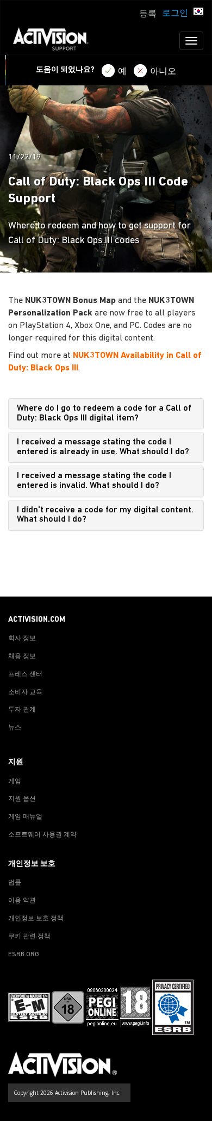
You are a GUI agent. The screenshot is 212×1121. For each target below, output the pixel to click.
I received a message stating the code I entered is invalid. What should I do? (94, 481)
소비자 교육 (25, 692)
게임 (14, 781)
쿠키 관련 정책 (29, 936)
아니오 (163, 71)
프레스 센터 (25, 674)
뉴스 (14, 727)
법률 (14, 883)
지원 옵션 (22, 799)
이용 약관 (22, 900)
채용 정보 (22, 656)
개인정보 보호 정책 (36, 918)
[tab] (106, 414)
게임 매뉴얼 (25, 817)
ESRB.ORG (23, 954)
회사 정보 (22, 638)
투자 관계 (22, 710)
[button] (198, 12)
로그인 (175, 13)
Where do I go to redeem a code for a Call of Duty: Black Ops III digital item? (104, 413)
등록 (148, 14)
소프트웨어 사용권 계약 (42, 835)
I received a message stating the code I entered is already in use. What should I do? (103, 447)
